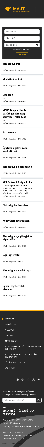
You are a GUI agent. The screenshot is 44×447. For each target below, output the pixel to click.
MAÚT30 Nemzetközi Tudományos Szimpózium (23, 348)
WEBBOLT (9, 330)
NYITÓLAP (10, 319)
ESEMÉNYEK (10, 324)
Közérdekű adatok (15, 363)
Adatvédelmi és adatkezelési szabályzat (21, 356)
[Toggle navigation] (38, 9)
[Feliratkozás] (38, 400)
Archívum (10, 368)
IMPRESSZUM (11, 341)
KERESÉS (22, 54)
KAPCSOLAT (10, 335)
